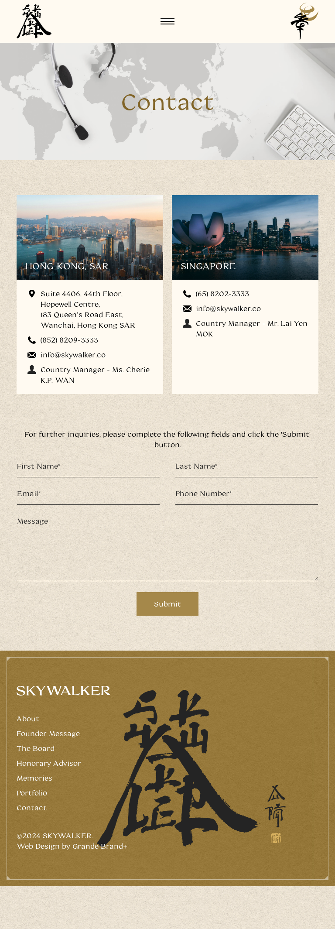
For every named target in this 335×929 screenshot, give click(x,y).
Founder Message (48, 733)
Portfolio (32, 792)
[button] (167, 21)
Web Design (38, 846)
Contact (32, 807)
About (28, 718)
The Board (36, 748)
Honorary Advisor (49, 763)
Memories (34, 778)
